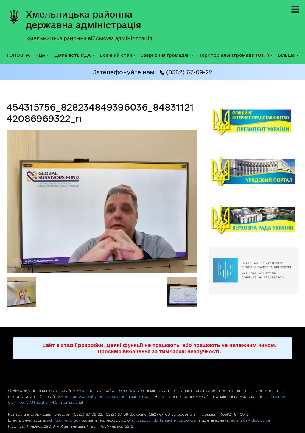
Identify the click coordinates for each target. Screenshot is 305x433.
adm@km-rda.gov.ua (66, 420)
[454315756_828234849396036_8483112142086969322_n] (102, 271)
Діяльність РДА (72, 55)
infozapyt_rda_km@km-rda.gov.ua (164, 420)
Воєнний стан (115, 55)
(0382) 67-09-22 (189, 72)
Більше (286, 55)
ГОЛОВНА (18, 55)
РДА (40, 55)
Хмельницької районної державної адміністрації (105, 396)
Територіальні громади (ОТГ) (234, 55)
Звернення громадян (165, 55)
